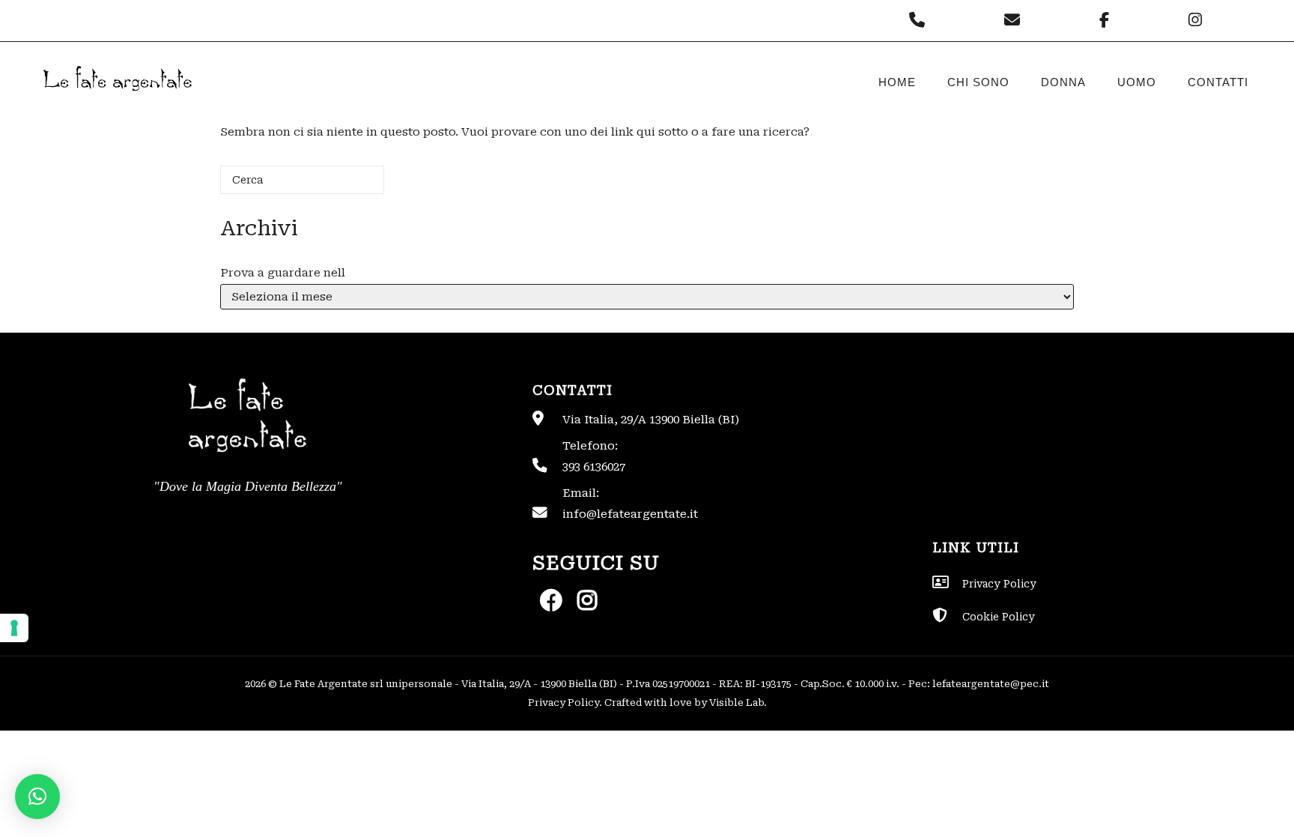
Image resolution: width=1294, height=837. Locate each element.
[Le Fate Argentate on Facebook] (1108, 20)
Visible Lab (736, 702)
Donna (1063, 82)
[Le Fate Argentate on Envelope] (1015, 20)
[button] (37, 796)
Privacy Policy (563, 702)
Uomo (1136, 82)
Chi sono (978, 82)
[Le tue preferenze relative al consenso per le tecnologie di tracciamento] (14, 628)
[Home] (116, 103)
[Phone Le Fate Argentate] (920, 20)
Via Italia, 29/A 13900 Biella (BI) (650, 419)
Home (897, 82)
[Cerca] (350, 185)
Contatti (1218, 82)
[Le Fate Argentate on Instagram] (1197, 20)
